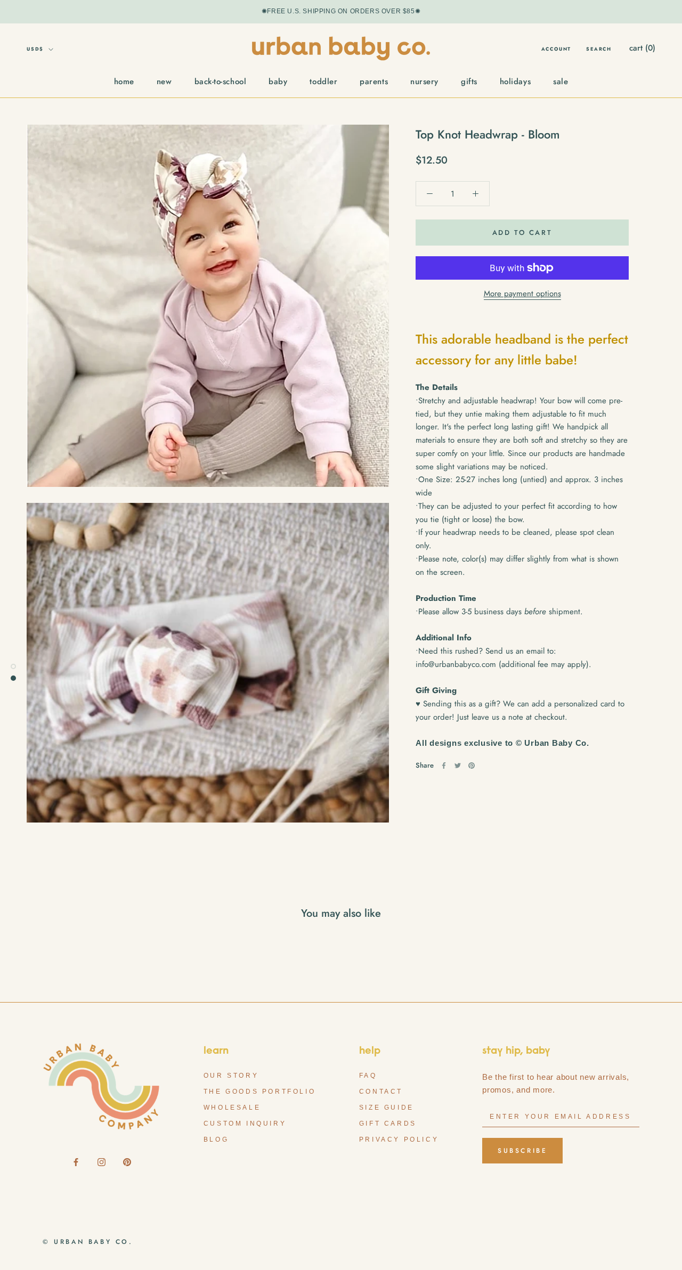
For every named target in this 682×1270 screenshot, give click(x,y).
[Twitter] (457, 765)
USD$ (35, 48)
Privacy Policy (399, 1139)
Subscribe (522, 1150)
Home (124, 81)
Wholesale (232, 1107)
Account (556, 48)
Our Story (231, 1075)
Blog (216, 1139)
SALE (560, 81)
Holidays (515, 81)
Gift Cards (388, 1123)
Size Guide (386, 1107)
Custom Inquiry (245, 1123)
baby (278, 81)
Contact (381, 1091)
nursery (424, 81)
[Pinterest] (471, 765)
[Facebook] (444, 765)
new (164, 81)
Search (599, 48)
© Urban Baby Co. (88, 1242)
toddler (323, 81)
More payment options (522, 293)
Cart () (642, 48)
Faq (368, 1075)
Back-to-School (220, 81)
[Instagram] (101, 1161)
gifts (469, 81)
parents (374, 81)
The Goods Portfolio (259, 1091)
